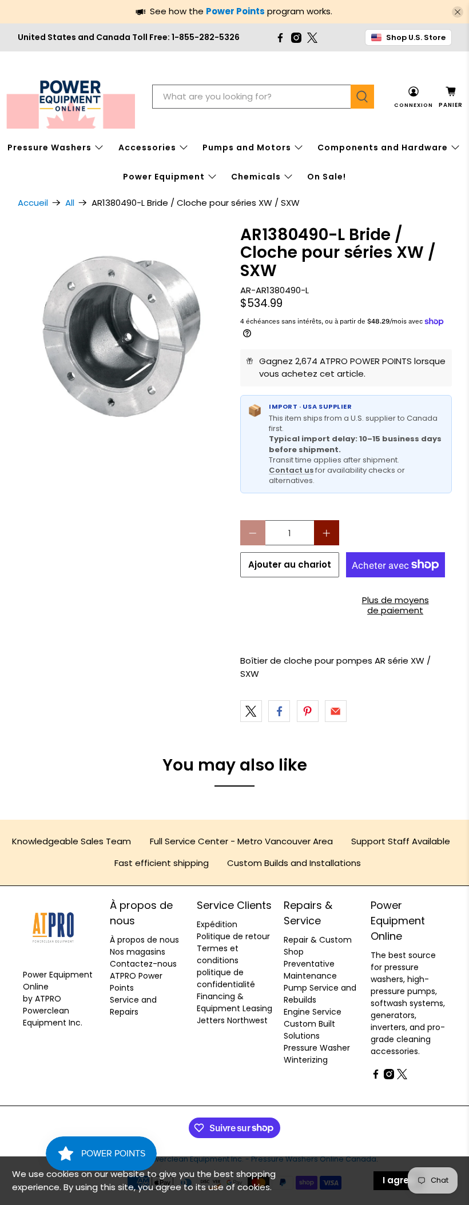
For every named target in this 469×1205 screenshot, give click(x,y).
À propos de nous (144, 939)
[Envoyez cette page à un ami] (336, 711)
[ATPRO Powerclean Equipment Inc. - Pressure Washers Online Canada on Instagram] (296, 38)
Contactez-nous (143, 963)
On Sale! (326, 176)
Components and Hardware (382, 147)
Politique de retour (233, 936)
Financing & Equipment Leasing (234, 1002)
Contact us (291, 470)
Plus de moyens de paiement (395, 605)
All (69, 202)
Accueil (33, 202)
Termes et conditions (218, 954)
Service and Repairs (133, 1006)
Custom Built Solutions (309, 1030)
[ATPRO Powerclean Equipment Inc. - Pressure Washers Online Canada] (70, 97)
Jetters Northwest (232, 1020)
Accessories (147, 147)
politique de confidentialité (226, 978)
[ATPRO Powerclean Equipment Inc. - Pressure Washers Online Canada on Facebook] (280, 38)
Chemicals (256, 176)
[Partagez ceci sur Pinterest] (308, 711)
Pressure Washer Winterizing (317, 1054)
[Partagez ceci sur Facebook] (279, 711)
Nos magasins (137, 951)
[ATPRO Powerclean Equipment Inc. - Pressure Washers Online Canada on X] (312, 38)
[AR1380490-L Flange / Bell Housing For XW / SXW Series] (123, 331)
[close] (457, 12)
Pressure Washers (49, 147)
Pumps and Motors (246, 147)
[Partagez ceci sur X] (251, 711)
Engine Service (312, 1012)
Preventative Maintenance (310, 969)
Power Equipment (164, 176)
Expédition (217, 924)
